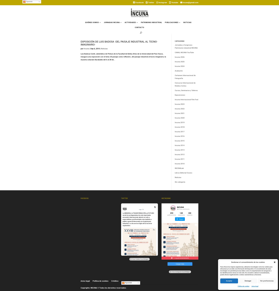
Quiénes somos (92, 22)
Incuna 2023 (180, 104)
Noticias (187, 22)
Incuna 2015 (180, 141)
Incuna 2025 (180, 62)
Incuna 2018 (180, 127)
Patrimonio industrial (151, 22)
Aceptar (229, 281)
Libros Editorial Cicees (183, 173)
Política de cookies (243, 286)
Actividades (130, 22)
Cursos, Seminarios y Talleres (186, 90)
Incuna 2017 (180, 132)
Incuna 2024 (180, 66)
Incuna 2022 (180, 109)
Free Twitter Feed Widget (140, 259)
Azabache (179, 71)
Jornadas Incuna (112, 22)
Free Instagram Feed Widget (181, 272)
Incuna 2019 (180, 122)
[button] (275, 262)
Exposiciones (180, 95)
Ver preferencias (267, 281)
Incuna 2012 (180, 155)
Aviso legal (255, 286)
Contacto (139, 27)
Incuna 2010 (180, 164)
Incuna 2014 (180, 145)
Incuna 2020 (180, 118)
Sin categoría (180, 182)
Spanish (128, 283)
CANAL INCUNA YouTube (184, 53)
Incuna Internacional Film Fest (186, 100)
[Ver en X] (155, 207)
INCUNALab (179, 168)
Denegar (248, 281)
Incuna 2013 (180, 150)
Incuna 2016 (180, 136)
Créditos (114, 281)
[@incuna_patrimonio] (173, 208)
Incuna (86, 49)
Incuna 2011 (180, 159)
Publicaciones (171, 22)
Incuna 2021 (180, 113)
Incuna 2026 (180, 57)
